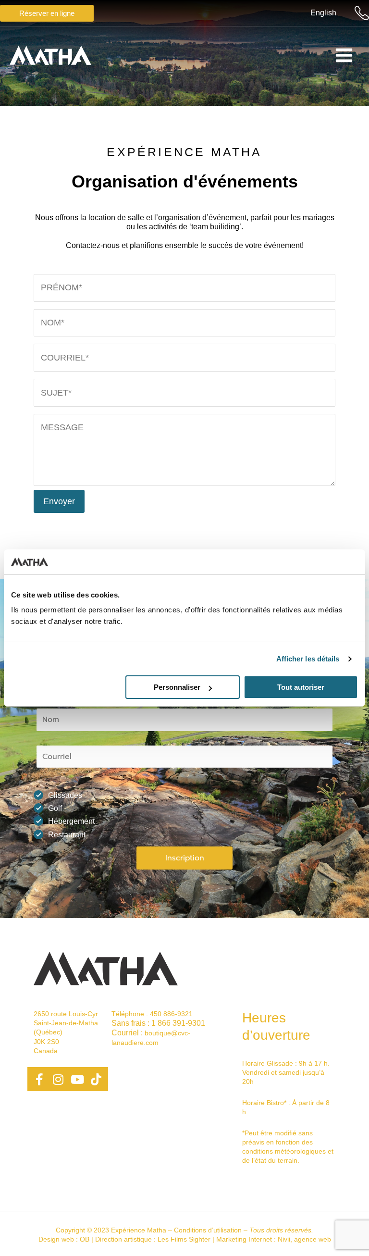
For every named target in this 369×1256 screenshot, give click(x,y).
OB (84, 1239)
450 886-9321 (171, 1014)
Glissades (65, 795)
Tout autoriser (300, 687)
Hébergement (71, 821)
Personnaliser (177, 687)
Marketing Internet (244, 1239)
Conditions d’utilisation (208, 1230)
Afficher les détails (308, 659)
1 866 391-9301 (178, 1023)
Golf (55, 808)
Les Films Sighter (184, 1239)
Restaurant (67, 835)
